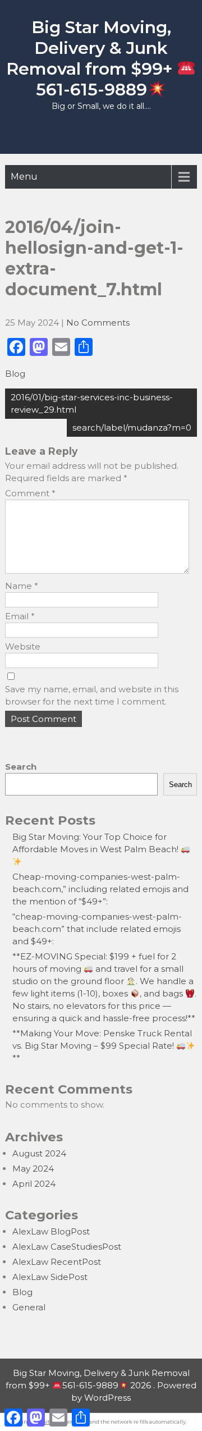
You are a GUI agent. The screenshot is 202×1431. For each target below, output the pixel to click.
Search (20, 766)
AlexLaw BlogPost (51, 1231)
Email (20, 616)
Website (22, 646)
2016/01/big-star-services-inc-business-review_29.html (92, 403)
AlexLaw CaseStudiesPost (66, 1246)
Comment (30, 493)
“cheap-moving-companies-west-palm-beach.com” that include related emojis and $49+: (97, 929)
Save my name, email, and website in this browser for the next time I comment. (91, 695)
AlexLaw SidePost (50, 1277)
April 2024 (34, 1183)
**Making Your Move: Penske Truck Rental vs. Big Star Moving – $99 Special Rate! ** (102, 1045)
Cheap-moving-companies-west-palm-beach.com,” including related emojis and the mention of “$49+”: (100, 889)
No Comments (98, 322)
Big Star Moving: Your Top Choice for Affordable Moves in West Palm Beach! (96, 842)
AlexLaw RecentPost (56, 1261)
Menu (24, 176)
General (28, 1307)
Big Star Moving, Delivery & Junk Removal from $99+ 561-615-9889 (91, 58)
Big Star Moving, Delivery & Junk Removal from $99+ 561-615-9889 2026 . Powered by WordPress (101, 1385)
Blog (15, 373)
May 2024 (33, 1168)
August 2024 (39, 1153)
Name (21, 585)
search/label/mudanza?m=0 (131, 427)
